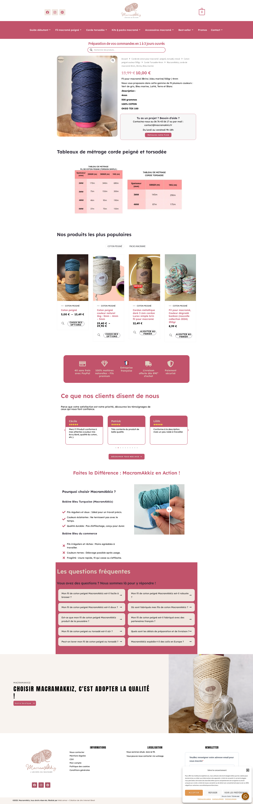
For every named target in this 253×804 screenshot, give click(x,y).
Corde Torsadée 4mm (153, 62)
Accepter (194, 792)
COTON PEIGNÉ (115, 246)
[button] (247, 770)
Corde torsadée (95, 29)
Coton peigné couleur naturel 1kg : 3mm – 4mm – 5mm (107, 315)
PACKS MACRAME (137, 246)
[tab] (91, 595)
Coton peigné (69, 310)
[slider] (169, 509)
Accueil (124, 59)
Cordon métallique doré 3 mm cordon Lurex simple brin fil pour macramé (144, 315)
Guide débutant (39, 29)
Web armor (62, 800)
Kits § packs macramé (125, 29)
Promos (202, 29)
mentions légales (218, 799)
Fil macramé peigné (67, 29)
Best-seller (184, 29)
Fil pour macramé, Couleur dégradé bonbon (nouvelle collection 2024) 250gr (180, 316)
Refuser (212, 792)
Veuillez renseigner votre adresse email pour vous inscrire (211, 759)
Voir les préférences (236, 792)
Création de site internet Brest (82, 800)
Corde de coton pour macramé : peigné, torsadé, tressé (156, 59)
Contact (215, 29)
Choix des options (76, 323)
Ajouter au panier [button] (147, 332)
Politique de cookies (204, 799)
